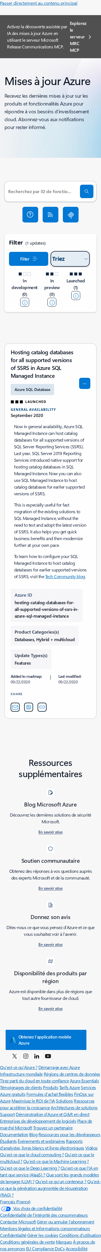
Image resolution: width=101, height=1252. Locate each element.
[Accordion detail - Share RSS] (28, 707)
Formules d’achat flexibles (49, 1094)
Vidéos (91, 1148)
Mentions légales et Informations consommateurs (45, 1228)
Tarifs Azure (69, 1087)
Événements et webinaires (41, 1141)
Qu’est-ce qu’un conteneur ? (60, 1181)
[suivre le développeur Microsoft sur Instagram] (25, 1055)
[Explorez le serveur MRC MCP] (71, 214)
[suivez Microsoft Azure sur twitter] (14, 1055)
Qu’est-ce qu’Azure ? (18, 1067)
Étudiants (8, 1141)
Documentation (14, 1134)
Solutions (64, 1101)
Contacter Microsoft (18, 1222)
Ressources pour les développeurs (69, 1134)
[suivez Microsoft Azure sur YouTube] (48, 1055)
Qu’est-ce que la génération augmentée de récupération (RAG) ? (50, 1188)
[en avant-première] (52, 302)
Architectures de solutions (74, 1107)
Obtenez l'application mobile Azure (45, 1040)
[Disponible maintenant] (76, 295)
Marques (64, 1242)
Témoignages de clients (21, 1087)
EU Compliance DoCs (45, 1248)
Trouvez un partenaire (53, 1128)
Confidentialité (13, 1235)
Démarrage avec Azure (59, 1067)
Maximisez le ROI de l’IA (33, 1101)
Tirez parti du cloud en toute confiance (34, 1081)
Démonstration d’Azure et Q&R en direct (52, 1114)
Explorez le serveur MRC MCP (78, 36)
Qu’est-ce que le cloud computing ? (32, 1154)
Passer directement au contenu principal (38, 3)
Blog (33, 1134)
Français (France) (15, 1201)
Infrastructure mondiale (21, 1074)
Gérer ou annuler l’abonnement (65, 1222)
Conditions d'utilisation (80, 1235)
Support (7, 1114)
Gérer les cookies (42, 1235)
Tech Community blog (65, 576)
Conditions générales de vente (27, 1242)
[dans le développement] (25, 302)
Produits (50, 1087)
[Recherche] (86, 191)
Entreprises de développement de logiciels (38, 1121)
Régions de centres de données (72, 1074)
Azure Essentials (84, 1081)
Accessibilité (77, 1248)
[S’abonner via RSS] (50, 214)
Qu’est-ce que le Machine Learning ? (56, 1161)
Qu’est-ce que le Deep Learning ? (30, 1168)
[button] (30, 214)
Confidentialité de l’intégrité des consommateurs (44, 1215)
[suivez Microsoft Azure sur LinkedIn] (36, 1055)
